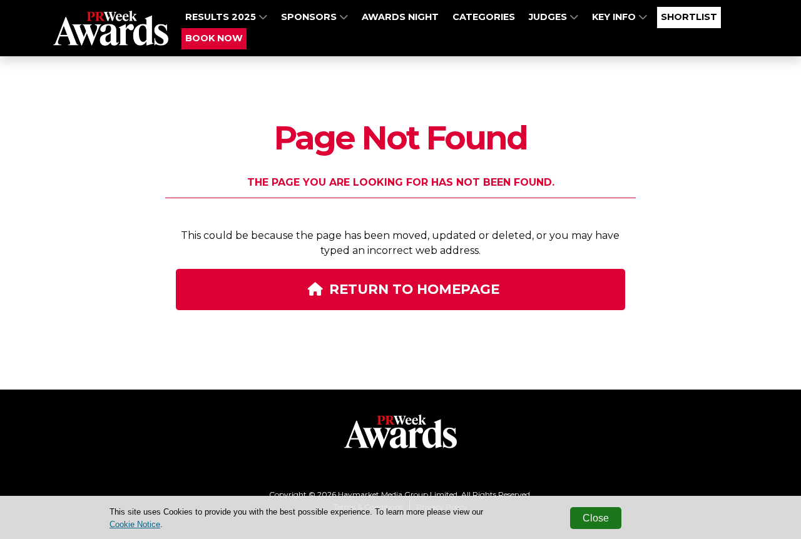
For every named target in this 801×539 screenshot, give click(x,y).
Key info (615, 17)
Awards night (400, 17)
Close (596, 518)
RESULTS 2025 (221, 17)
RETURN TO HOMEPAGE (414, 289)
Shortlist (689, 17)
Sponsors (310, 17)
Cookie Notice (135, 524)
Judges (549, 17)
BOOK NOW (214, 38)
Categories (483, 17)
